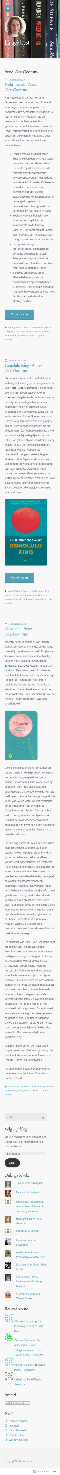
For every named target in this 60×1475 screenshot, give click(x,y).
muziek (18, 599)
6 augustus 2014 (17, 624)
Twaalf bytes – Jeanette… (30, 1355)
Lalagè (18, 1379)
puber (20, 1090)
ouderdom (23, 335)
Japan (18, 331)
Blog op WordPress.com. (19, 1461)
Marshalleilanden (41, 331)
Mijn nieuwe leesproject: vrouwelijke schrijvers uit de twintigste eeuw (30, 1206)
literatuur (27, 331)
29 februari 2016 (17, 360)
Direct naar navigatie (8, 8)
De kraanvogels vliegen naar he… (28, 1326)
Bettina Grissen (23, 1340)
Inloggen (14, 1425)
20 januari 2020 (17, 80)
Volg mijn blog (16, 1129)
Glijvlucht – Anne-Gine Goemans (19, 631)
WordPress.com (18, 1439)
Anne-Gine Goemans (33, 327)
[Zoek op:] (26, 1117)
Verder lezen (19, 314)
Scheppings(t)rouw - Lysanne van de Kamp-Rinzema (29, 1281)
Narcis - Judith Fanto (28, 1192)
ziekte (32, 335)
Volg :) (12, 1162)
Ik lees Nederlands (37, 1073)
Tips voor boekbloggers (30, 1183)
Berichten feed (17, 1430)
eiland (48, 327)
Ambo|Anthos (15, 327)
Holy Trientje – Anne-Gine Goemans (21, 87)
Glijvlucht (45, 378)
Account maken (18, 1421)
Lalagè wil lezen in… (26, 1350)
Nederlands (10, 335)
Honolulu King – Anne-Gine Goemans (23, 368)
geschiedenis (40, 595)
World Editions (31, 1090)
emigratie (9, 331)
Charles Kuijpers (23, 1321)
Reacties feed (17, 1435)
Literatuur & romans (27, 1230)
